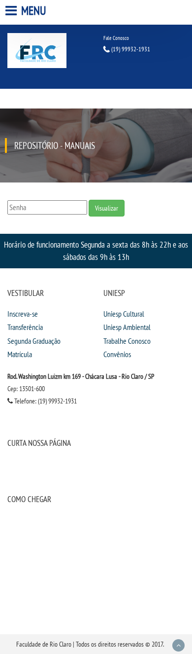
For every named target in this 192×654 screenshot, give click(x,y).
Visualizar (106, 208)
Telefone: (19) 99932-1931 (45, 401)
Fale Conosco (116, 38)
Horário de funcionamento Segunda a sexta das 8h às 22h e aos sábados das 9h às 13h (96, 250)
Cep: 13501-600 (26, 388)
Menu (32, 10)
